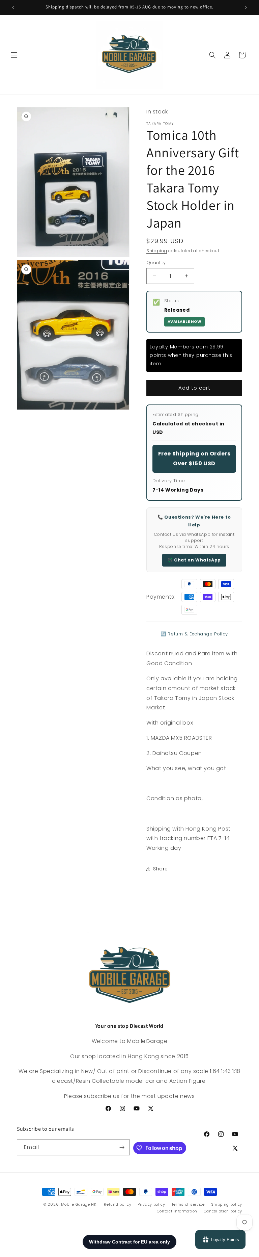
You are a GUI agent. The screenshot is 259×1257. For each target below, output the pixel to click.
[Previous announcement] (13, 7)
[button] (14, 55)
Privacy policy (151, 1204)
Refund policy (117, 1204)
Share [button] (160, 868)
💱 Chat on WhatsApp (194, 560)
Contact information (177, 1211)
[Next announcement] (245, 7)
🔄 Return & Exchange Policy (194, 634)
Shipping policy (226, 1204)
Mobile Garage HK (78, 1204)
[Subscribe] (122, 1147)
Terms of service (188, 1204)
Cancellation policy (223, 1211)
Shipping (156, 251)
